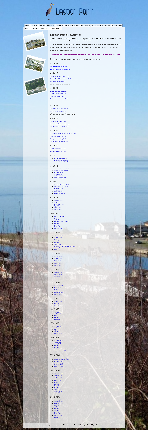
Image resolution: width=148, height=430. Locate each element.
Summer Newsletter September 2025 (60, 79)
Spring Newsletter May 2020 (58, 148)
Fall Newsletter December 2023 (59, 108)
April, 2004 (56, 412)
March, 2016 (57, 207)
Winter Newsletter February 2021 (59, 141)
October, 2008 (58, 328)
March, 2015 (57, 227)
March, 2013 (57, 263)
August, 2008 (57, 330)
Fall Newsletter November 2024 (59, 99)
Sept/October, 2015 (59, 216)
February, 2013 (58, 265)
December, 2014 (58, 236)
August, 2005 (57, 380)
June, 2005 (56, 384)
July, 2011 (56, 289)
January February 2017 (60, 193)
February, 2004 (58, 415)
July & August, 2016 (59, 204)
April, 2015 (56, 225)
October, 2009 (58, 314)
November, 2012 (58, 272)
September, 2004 (58, 403)
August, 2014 (57, 239)
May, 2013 (56, 262)
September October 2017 (61, 186)
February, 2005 (58, 391)
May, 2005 (56, 386)
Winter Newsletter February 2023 (62, 114)
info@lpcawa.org (66, 50)
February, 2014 (58, 248)
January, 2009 (57, 319)
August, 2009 (57, 315)
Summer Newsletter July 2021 (58, 136)
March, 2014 (57, 244)
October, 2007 (58, 342)
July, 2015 (56, 220)
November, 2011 (58, 286)
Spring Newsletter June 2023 (58, 111)
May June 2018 (58, 174)
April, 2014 (56, 242)
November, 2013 (58, 257)
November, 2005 (58, 375)
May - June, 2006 (58, 363)
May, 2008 (56, 331)
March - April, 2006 (59, 365)
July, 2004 (56, 407)
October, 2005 (58, 377)
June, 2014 (56, 241)
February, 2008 (58, 333)
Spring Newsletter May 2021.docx (59, 139)
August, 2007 (57, 344)
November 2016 (58, 200)
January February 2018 (60, 177)
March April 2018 (58, 176)
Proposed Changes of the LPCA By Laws (65, 246)
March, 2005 (57, 389)
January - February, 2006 (60, 366)
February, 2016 (58, 209)
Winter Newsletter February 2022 (59, 126)
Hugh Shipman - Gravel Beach (69, 425)
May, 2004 (56, 410)
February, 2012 (58, 274)
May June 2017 (58, 190)
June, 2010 (56, 305)
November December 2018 (61, 169)
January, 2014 (57, 249)
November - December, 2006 (62, 358)
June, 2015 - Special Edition (61, 221)
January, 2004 (57, 417)
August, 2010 (57, 303)
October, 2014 (58, 237)
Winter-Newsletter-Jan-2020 (58, 151)
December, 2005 (58, 374)
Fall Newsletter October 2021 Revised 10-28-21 (63, 133)
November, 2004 (58, 401)
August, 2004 (57, 405)
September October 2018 (61, 171)
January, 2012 (57, 276)
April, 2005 (56, 387)
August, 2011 (57, 287)
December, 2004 (58, 400)
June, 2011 (56, 291)
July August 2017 (58, 188)
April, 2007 (56, 347)
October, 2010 (58, 301)
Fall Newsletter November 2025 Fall (60, 76)
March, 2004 (57, 414)
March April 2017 (58, 192)
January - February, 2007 (60, 351)
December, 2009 (58, 312)
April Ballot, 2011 (58, 292)
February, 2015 (58, 228)
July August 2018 (58, 172)
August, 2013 (57, 260)
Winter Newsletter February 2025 (60, 84)
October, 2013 (58, 258)
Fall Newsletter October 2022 (58, 121)
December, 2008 (58, 326)
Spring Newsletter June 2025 (58, 81)
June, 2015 (56, 223)
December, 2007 (58, 340)
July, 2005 (56, 382)
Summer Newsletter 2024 (57, 96)
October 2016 (57, 202)
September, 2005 (58, 379)
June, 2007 (56, 345)
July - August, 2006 (59, 361)
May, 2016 (56, 206)
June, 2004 (56, 408)
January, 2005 (57, 393)
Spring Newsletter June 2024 (58, 93)
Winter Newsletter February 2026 (60, 69)
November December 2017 (61, 185)
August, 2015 (57, 218)
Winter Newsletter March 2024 (58, 91)
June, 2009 (56, 317)
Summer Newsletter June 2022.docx (60, 124)
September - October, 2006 (61, 359)
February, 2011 (58, 294)
